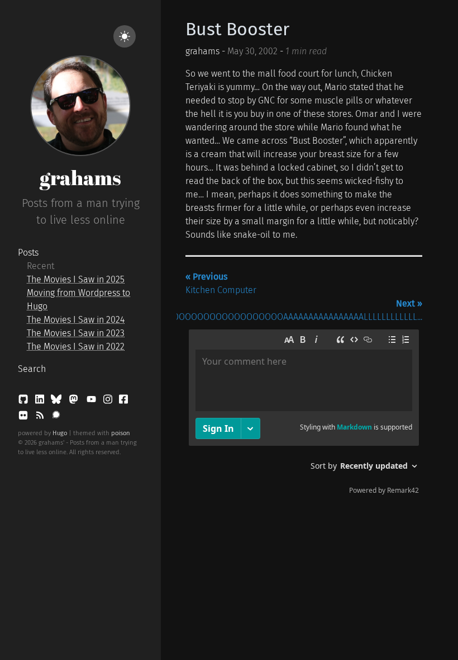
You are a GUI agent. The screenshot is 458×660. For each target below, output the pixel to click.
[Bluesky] (57, 401)
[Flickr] (24, 417)
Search (32, 369)
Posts (28, 252)
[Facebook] (123, 401)
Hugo (60, 433)
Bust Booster (237, 29)
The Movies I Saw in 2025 (76, 279)
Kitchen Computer (220, 283)
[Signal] (56, 417)
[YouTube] (92, 401)
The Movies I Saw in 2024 (76, 319)
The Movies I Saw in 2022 (76, 346)
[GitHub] (24, 401)
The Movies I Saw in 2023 (76, 333)
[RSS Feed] (40, 417)
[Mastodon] (74, 401)
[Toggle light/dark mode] (124, 36)
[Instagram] (109, 401)
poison (120, 433)
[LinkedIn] (40, 401)
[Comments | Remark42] (303, 414)
